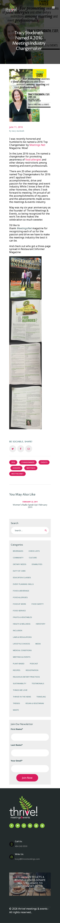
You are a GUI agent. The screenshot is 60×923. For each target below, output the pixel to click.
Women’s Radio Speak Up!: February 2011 (30, 506)
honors (16, 468)
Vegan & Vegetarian (34, 703)
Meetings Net (37, 145)
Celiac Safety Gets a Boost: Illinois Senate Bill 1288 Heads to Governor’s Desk (30, 882)
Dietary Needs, (21, 891)
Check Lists (34, 551)
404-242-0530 (21, 844)
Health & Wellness (21, 624)
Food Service (19, 611)
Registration (32, 670)
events (44, 462)
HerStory (40, 624)
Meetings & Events (21, 657)
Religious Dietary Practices (26, 677)
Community (18, 558)
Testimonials (38, 683)
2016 (13, 462)
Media (38, 644)
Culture (33, 558)
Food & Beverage (21, 591)
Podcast (34, 664)
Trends (16, 703)
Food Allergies (20, 597)
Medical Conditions (22, 650)
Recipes (16, 670)
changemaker (27, 462)
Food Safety (38, 604)
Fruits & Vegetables (22, 617)
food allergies (33, 159)
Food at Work (19, 604)
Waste (16, 710)
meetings (30, 468)
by (16, 131)
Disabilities (37, 564)
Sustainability (19, 683)
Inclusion (17, 630)
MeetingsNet (17, 474)
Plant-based (18, 664)
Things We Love (20, 690)
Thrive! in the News (22, 697)
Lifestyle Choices (21, 644)
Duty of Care (19, 571)
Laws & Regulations (22, 637)
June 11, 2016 (16, 127)
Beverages (18, 551)
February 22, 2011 (30, 502)
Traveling (41, 697)
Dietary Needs (19, 564)
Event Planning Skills (23, 584)
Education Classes (22, 577)
